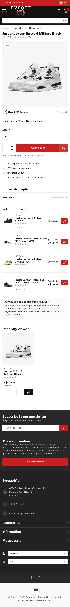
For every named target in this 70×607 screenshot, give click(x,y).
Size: (6, 130)
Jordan (6, 37)
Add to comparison (11, 155)
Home (5, 28)
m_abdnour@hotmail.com (19, 311)
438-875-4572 (44, 311)
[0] (66, 11)
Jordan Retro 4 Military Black (27, 28)
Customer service (35, 461)
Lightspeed (55, 597)
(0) (29, 37)
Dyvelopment (45, 600)
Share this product (33, 155)
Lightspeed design (27, 600)
